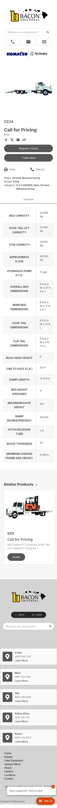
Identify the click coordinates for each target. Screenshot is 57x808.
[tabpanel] (28, 89)
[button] (12, 42)
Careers (8, 771)
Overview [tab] (29, 199)
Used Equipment (13, 760)
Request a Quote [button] (28, 148)
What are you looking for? (23, 32)
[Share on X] (12, 140)
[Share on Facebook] (6, 140)
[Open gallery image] (28, 88)
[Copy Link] (24, 140)
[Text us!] (45, 801)
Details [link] (16, 557)
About (7, 767)
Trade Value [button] (28, 157)
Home (7, 753)
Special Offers (12, 764)
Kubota (8, 756)
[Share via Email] (18, 140)
